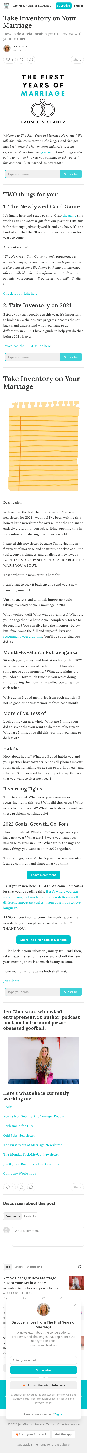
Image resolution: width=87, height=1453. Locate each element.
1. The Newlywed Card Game (41, 206)
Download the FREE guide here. (27, 346)
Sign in (78, 5)
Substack (23, 1444)
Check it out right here (20, 293)
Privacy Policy (43, 1402)
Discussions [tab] (34, 1267)
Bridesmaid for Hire (18, 1126)
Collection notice (68, 1424)
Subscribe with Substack (46, 1385)
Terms (50, 1424)
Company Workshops (19, 1173)
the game (69, 215)
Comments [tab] (13, 1216)
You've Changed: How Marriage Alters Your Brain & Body (29, 1280)
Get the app (63, 1434)
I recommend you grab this (39, 633)
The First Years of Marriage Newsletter (32, 1145)
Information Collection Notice (51, 1398)
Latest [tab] (18, 1267)
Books (7, 1107)
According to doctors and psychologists (30, 1288)
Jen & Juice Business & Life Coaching (31, 1164)
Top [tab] (8, 1267)
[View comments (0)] (21, 60)
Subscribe (63, 5)
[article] (43, 1288)
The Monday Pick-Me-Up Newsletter (31, 1154)
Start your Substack (33, 1434)
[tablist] (20, 1216)
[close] (75, 1304)
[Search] (80, 1267)
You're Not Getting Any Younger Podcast (34, 1116)
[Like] (5, 1298)
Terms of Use (63, 1394)
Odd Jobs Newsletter (19, 1135)
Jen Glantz (20, 46)
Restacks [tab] (30, 1216)
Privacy (39, 1424)
